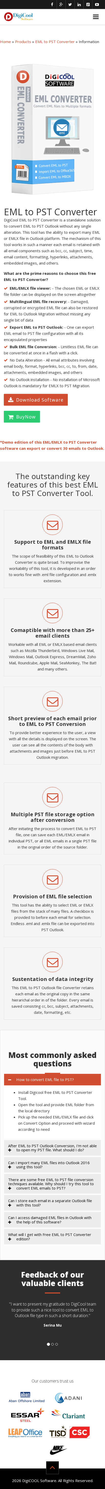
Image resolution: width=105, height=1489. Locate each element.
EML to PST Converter (55, 41)
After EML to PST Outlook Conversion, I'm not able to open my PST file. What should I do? (52, 1148)
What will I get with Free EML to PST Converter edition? (49, 1236)
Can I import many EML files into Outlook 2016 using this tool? (49, 1165)
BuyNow (26, 417)
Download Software (39, 400)
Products (23, 41)
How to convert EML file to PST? (45, 1079)
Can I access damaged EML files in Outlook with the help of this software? (49, 1219)
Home (5, 41)
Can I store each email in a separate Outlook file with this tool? (50, 1203)
